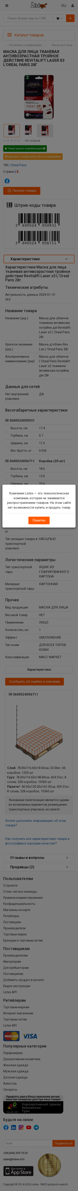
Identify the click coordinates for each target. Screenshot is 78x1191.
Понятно (39, 520)
